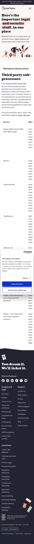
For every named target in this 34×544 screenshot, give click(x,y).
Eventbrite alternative (5, 471)
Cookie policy (6, 422)
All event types (7, 463)
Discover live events (9, 466)
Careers (4, 398)
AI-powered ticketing (6, 508)
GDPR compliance (8, 432)
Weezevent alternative (6, 490)
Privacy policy (6, 412)
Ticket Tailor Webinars (6, 451)
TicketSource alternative (6, 484)
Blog (19, 422)
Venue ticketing (7, 496)
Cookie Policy (27, 533)
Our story (5, 394)
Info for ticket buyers (7, 427)
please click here (24, 115)
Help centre (22, 403)
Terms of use (6, 401)
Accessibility (22, 410)
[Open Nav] (30, 9)
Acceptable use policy (7, 417)
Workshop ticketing (9, 500)
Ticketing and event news (9, 457)
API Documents (23, 418)
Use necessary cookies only (17, 290)
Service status (23, 426)
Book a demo (22, 395)
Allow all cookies (17, 284)
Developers (22, 414)
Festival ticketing (8, 504)
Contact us (22, 391)
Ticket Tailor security (6, 437)
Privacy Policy (18, 533)
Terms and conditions (5, 406)
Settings (25, 278)
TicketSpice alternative (6, 478)
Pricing (20, 399)
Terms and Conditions (8, 533)
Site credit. (26, 524)
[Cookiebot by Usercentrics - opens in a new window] (24, 252)
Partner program (24, 406)
